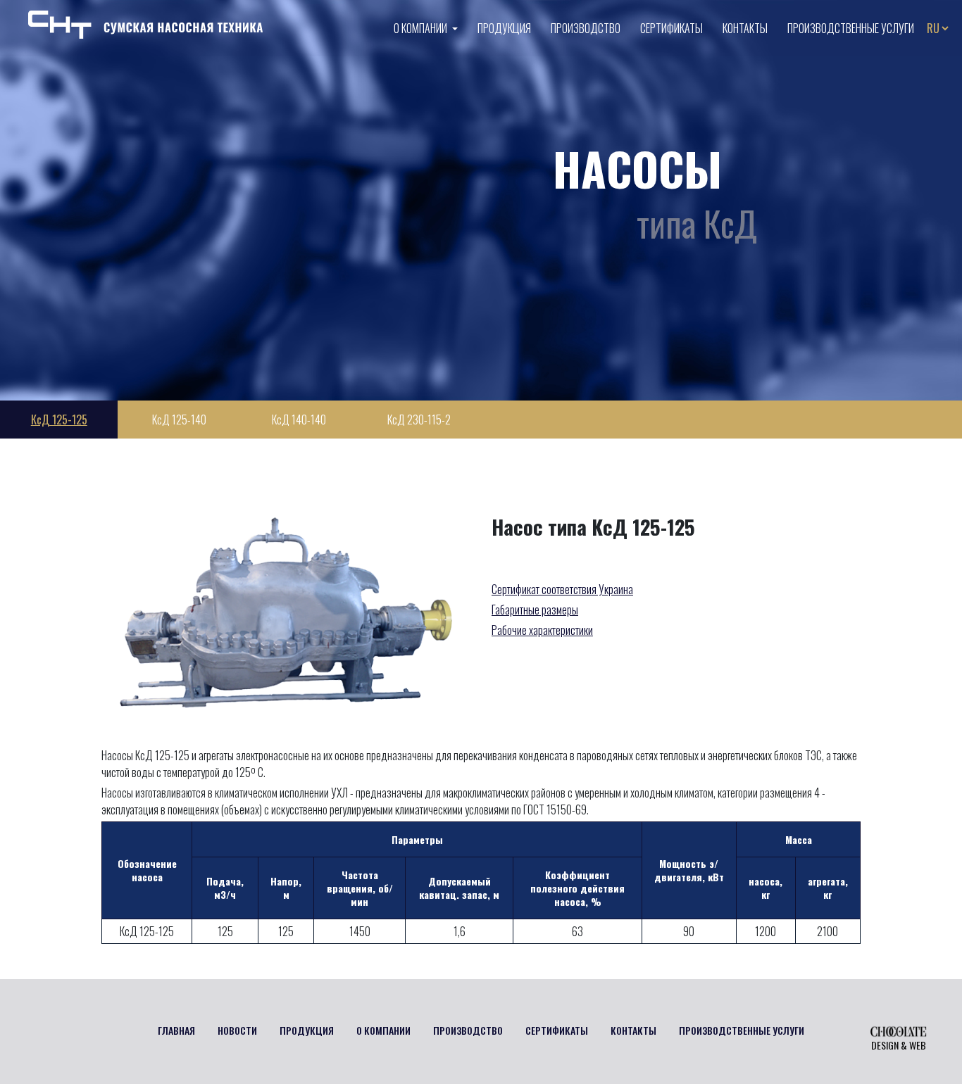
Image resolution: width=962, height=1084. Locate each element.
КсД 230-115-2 (419, 419)
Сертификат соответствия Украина (562, 589)
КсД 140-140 (299, 419)
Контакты (745, 28)
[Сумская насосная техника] (145, 23)
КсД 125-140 (179, 419)
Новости (237, 1030)
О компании (421, 28)
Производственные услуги (850, 28)
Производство (585, 28)
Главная (176, 1030)
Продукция (504, 28)
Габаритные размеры (535, 609)
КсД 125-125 (59, 419)
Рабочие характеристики (542, 630)
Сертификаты (671, 28)
